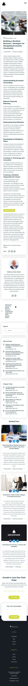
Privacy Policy (14, 661)
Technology (18, 566)
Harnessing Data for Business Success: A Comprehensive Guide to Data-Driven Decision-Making (9, 311)
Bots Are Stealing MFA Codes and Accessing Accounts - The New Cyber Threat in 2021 (15, 394)
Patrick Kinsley (9, 368)
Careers (14, 659)
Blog (14, 638)
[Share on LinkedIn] (14, 251)
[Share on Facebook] (9, 251)
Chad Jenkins (8, 51)
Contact (14, 643)
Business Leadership (18, 51)
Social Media (14, 636)
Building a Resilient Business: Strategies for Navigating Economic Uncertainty (14, 346)
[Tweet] (12, 251)
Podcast (14, 641)
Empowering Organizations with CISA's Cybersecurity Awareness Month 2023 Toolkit (14, 365)
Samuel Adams (9, 390)
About (14, 654)
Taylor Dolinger (9, 566)
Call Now (14, 597)
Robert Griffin (9, 408)
